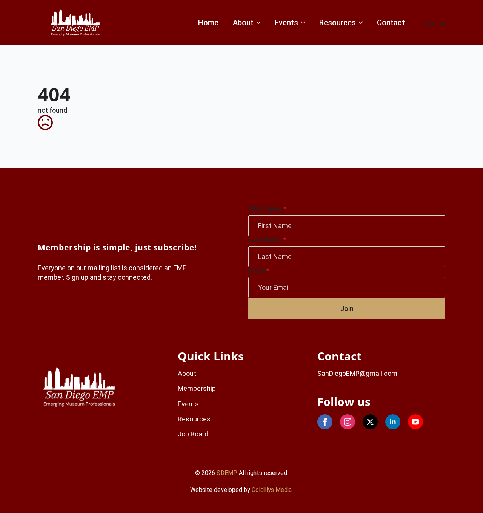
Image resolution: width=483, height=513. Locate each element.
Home (208, 22)
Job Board (193, 434)
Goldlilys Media (272, 489)
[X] (370, 421)
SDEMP (226, 472)
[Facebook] (324, 421)
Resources (337, 22)
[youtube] (415, 421)
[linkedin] (392, 421)
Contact (391, 22)
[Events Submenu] (302, 23)
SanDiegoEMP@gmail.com (357, 373)
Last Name (267, 239)
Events (286, 22)
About (243, 22)
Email (258, 270)
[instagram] (347, 421)
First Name (267, 208)
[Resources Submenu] (360, 23)
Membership (197, 388)
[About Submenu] (258, 23)
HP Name (47, 212)
